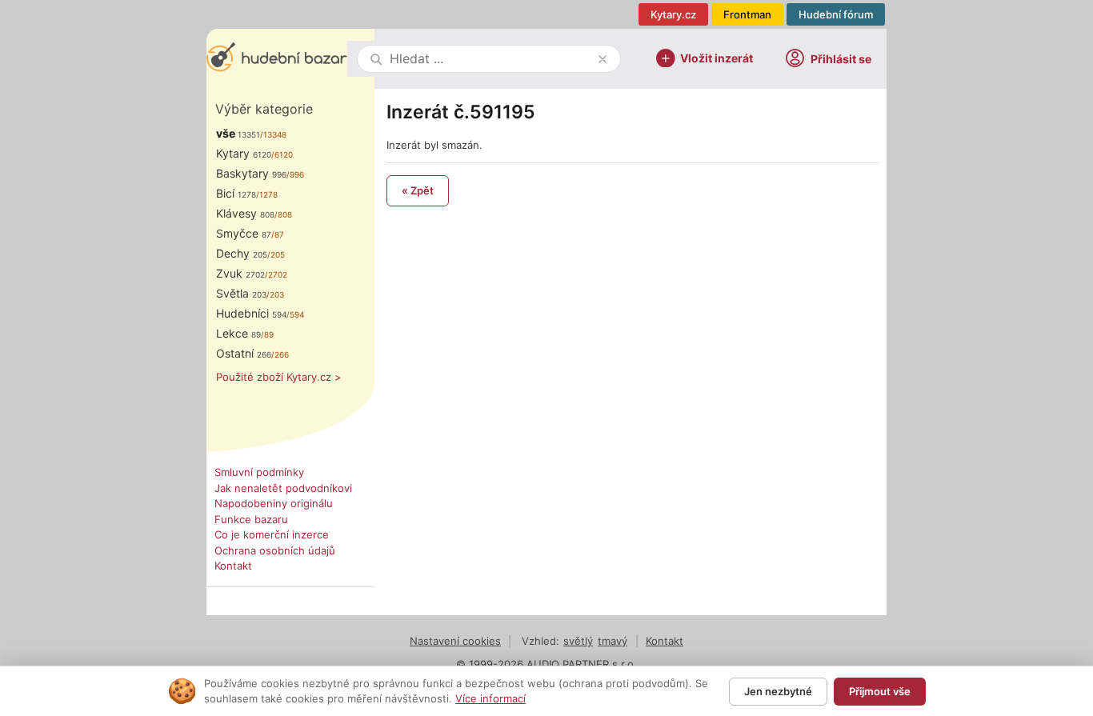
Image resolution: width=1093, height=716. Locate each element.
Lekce (238, 333)
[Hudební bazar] (276, 58)
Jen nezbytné (778, 691)
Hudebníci (251, 313)
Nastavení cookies (455, 640)
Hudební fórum (836, 14)
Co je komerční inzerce (271, 534)
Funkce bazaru (251, 519)
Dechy (241, 253)
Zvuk (240, 273)
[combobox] (490, 59)
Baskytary (251, 173)
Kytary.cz (673, 14)
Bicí (236, 193)
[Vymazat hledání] (602, 59)
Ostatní (243, 353)
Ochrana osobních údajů (274, 550)
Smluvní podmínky (259, 472)
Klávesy (245, 213)
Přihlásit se (841, 59)
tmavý (612, 640)
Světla (241, 293)
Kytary (243, 153)
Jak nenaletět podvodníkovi (283, 488)
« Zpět (418, 190)
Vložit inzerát (716, 57)
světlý (578, 640)
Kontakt (233, 565)
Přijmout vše (880, 691)
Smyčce (243, 233)
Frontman (747, 14)
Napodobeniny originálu (273, 503)
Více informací (490, 698)
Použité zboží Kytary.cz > (279, 376)
